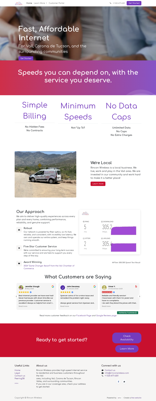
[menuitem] (29, 3)
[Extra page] (124, 381)
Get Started (134, 3)
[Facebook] (118, 381)
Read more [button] (23, 306)
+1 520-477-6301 (111, 376)
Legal (17, 373)
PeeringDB (20, 379)
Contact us (20, 376)
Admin (16, 383)
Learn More (127, 348)
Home (17, 370)
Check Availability (126, 338)
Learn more (98, 184)
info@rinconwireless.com (117, 373)
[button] (139, 296)
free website (136, 398)
